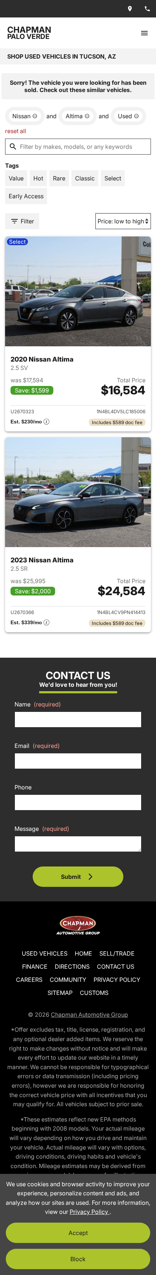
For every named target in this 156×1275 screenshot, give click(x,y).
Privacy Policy (117, 979)
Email (37, 745)
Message (42, 828)
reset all (15, 131)
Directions (72, 966)
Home (83, 953)
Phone (23, 787)
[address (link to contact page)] (130, 8)
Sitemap (60, 992)
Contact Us (115, 966)
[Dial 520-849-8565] (147, 8)
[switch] (144, 32)
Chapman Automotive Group (89, 1014)
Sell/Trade (117, 953)
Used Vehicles (44, 953)
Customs (94, 992)
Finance (35, 966)
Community (68, 979)
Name (38, 704)
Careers (29, 979)
